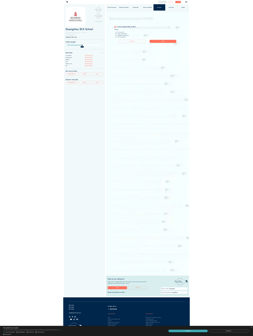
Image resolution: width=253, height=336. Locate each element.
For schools (162, 2)
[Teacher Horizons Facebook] (72, 317)
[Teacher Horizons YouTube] (71, 319)
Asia (97, 74)
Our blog (71, 309)
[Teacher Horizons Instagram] (69, 317)
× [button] (251, 327)
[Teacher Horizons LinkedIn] (75, 317)
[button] (32, 334)
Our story (71, 305)
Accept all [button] (188, 330)
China (84, 74)
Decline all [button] (228, 330)
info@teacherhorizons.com (75, 312)
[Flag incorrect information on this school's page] (97, 21)
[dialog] (126, 331)
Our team (71, 307)
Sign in (171, 2)
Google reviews (112, 306)
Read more (59, 329)
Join (178, 2)
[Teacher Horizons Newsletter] (77, 319)
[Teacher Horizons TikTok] (74, 319)
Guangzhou (71, 74)
